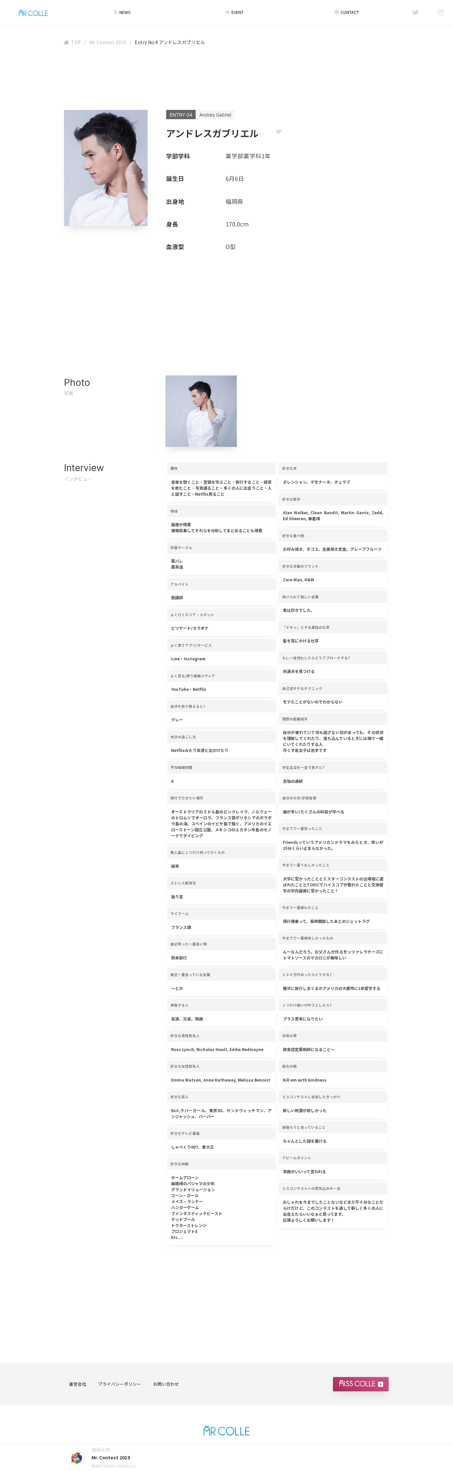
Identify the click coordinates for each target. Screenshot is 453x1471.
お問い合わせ (166, 1384)
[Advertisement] (226, 79)
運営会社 (77, 1384)
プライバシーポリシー (119, 1384)
